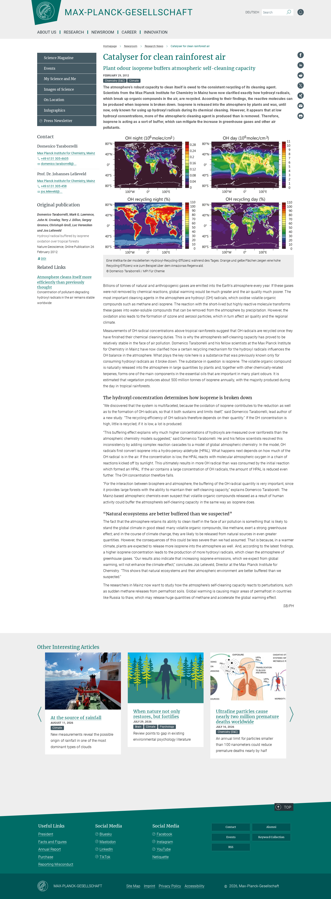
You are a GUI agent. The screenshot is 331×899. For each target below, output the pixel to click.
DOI (43, 258)
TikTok (105, 857)
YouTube (164, 849)
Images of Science (59, 89)
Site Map (133, 886)
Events (49, 68)
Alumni (271, 827)
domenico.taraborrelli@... (59, 164)
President (45, 834)
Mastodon (108, 842)
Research (74, 32)
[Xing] (300, 95)
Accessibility (194, 886)
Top (287, 807)
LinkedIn (106, 849)
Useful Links (51, 826)
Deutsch (252, 12)
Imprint (149, 886)
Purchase (45, 857)
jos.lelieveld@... (51, 191)
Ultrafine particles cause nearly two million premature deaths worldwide (247, 716)
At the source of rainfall (76, 717)
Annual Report (49, 849)
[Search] (288, 12)
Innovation (156, 32)
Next (291, 714)
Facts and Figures (52, 842)
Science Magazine (58, 58)
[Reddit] (300, 75)
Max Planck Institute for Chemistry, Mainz (66, 153)
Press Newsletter (58, 121)
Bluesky (106, 834)
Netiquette (160, 857)
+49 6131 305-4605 (54, 158)
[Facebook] (300, 55)
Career (129, 32)
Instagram (165, 842)
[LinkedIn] (300, 65)
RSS (230, 847)
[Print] (300, 116)
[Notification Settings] (300, 12)
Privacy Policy (170, 886)
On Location (54, 100)
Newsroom (102, 32)
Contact (231, 827)
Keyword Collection (271, 837)
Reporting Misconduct (55, 864)
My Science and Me (60, 79)
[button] (290, 251)
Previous (39, 714)
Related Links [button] (51, 267)
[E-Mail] (300, 105)
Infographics (54, 110)
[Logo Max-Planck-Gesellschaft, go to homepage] (111, 16)
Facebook (164, 834)
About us (46, 32)
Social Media (108, 826)
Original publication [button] (58, 204)
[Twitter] (300, 85)
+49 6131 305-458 (54, 186)
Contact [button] (45, 136)
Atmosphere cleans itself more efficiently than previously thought (64, 282)
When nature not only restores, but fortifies (156, 714)
